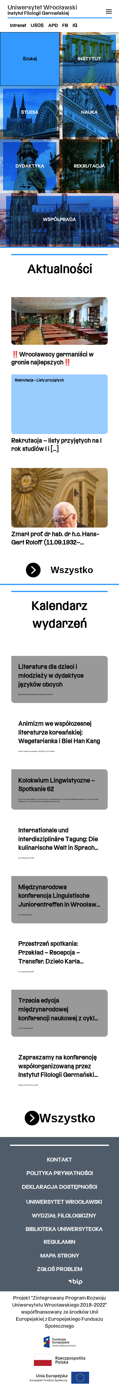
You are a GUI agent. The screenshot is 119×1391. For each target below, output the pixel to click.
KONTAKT (59, 1160)
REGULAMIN (59, 1242)
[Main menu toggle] (108, 11)
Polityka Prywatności (60, 1173)
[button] (30, 59)
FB (65, 26)
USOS (37, 26)
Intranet (18, 26)
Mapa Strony (59, 1256)
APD (53, 26)
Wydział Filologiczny (64, 1216)
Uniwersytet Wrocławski (42, 7)
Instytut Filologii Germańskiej (38, 14)
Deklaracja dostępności (59, 1187)
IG (75, 26)
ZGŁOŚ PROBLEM (59, 1269)
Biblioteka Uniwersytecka (64, 1229)
